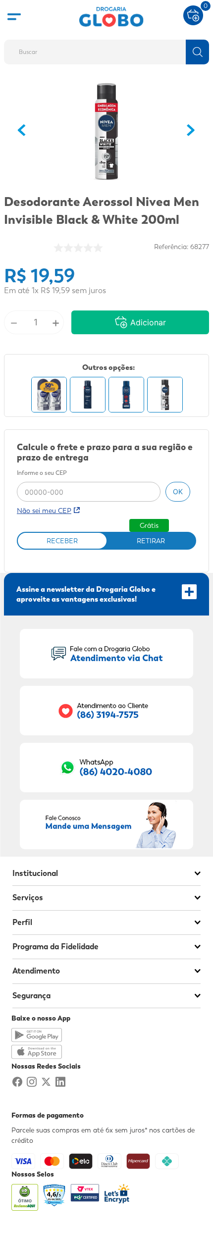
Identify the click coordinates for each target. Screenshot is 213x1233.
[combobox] (106, 49)
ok (178, 491)
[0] (193, 14)
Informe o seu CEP (42, 473)
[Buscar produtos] (197, 52)
